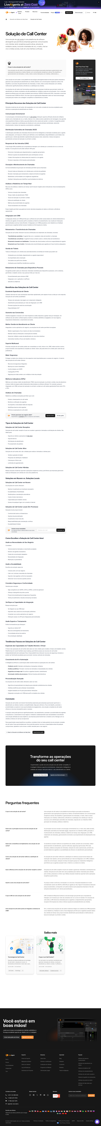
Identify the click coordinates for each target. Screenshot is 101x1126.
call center (20, 39)
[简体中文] (66, 1113)
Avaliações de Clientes (45, 1064)
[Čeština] (35, 1111)
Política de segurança (51, 1120)
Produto (27, 11)
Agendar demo (50, 415)
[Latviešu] (72, 1111)
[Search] (62, 12)
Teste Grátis (69, 12)
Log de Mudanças (26, 1067)
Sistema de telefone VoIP (84, 1068)
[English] (46, 1111)
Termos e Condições (38, 1120)
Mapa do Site (80, 1120)
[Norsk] (78, 1111)
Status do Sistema (26, 1064)
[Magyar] (62, 1111)
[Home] (6, 19)
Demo (7, 1059)
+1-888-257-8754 (12, 1098)
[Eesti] (51, 1111)
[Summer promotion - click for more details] (50, 4)
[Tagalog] (60, 1113)
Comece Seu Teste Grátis (40, 775)
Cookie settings (89, 1120)
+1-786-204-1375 (12, 1101)
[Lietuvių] (70, 1111)
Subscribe (91, 1095)
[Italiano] (64, 1111)
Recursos (35, 11)
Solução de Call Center (36, 19)
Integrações (8, 1068)
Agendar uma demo (27, 1037)
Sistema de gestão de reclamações (86, 1077)
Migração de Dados (26, 1061)
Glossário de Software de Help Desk (19, 19)
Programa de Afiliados (45, 1067)
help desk (30, 436)
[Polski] (80, 1111)
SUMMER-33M (12, 7)
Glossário (61, 1061)
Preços (7, 1062)
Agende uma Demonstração (58, 775)
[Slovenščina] (94, 1111)
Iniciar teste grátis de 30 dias (11, 1037)
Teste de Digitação (63, 1070)
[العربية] (30, 1111)
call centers (33, 117)
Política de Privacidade (64, 1120)
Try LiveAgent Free (84, 78)
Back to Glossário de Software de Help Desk (19, 732)
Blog (60, 1058)
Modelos (61, 1067)
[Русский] (88, 1111)
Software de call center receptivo (86, 1074)
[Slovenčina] (91, 1111)
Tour (7, 1071)
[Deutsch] (40, 1111)
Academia (61, 1064)
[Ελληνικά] (43, 1111)
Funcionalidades (9, 1065)
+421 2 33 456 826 (13, 1095)
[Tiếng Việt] (63, 1113)
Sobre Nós (43, 1058)
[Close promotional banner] (98, 2)
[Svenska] (58, 1113)
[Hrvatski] (59, 1111)
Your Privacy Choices (65, 1123)
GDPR (73, 1120)
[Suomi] (54, 1111)
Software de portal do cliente (85, 1080)
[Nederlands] (75, 1111)
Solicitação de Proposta (27, 1070)
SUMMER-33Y (26, 7)
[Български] (32, 1111)
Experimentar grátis (38, 732)
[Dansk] (38, 1111)
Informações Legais (45, 1070)
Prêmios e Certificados (45, 1061)
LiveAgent (21, 416)
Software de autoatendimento (85, 1071)
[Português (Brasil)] (83, 1111)
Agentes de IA (20, 12)
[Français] (56, 1111)
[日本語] (67, 1111)
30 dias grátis (60, 415)
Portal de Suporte (26, 1058)
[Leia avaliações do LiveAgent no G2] (56, 1096)
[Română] (86, 1111)
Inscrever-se (60, 530)
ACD (66, 830)
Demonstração (79, 12)
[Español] (48, 1111)
